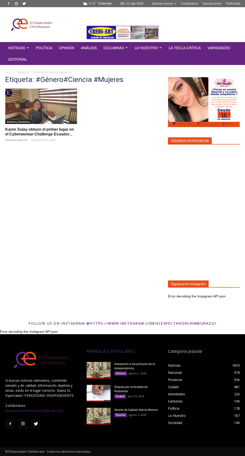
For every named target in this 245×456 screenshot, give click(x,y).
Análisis (89, 47)
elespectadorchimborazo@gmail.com (34, 410)
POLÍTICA (44, 47)
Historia (120, 373)
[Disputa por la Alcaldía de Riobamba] (99, 393)
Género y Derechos (18, 121)
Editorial (17, 59)
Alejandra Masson (16, 140)
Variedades (218, 47)
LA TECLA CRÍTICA (185, 47)
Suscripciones (212, 3)
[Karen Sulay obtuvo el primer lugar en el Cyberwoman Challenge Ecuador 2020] (41, 106)
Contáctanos (189, 3)
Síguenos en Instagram (188, 284)
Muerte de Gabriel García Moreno (136, 410)
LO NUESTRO (146, 47)
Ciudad (120, 396)
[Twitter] (24, 3)
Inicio (8, 72)
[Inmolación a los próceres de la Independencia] (99, 370)
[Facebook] (8, 3)
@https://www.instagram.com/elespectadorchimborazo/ (151, 323)
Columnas (114, 47)
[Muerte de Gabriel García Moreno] (99, 416)
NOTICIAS (16, 47)
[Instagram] (16, 3)
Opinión (66, 47)
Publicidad (233, 3)
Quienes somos (162, 3)
